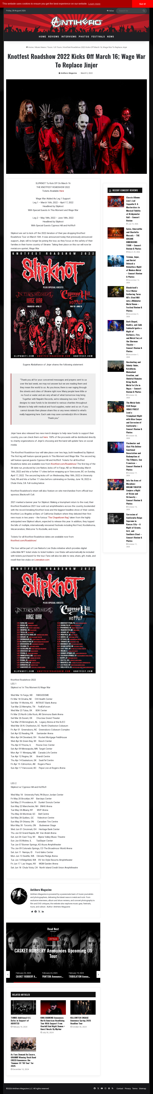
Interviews (69, 36)
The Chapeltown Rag (58, 517)
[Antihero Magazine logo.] (76, 23)
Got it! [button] (142, 4)
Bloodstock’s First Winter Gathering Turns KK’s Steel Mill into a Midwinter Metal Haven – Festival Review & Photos (134, 299)
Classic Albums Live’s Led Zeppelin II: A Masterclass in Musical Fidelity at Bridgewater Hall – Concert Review (133, 209)
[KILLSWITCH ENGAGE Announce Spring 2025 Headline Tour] (83, 1007)
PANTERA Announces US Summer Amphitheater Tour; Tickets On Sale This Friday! (53, 955)
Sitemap (142, 1088)
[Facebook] (36, 911)
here (45, 437)
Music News (40, 47)
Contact (120, 1088)
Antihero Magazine (69, 73)
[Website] (32, 911)
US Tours (58, 47)
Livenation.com (42, 559)
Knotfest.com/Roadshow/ (64, 464)
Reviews (53, 36)
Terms (134, 1088)
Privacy (128, 1088)
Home (42, 36)
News (110, 36)
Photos (84, 36)
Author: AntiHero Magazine (58, 907)
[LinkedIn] (43, 911)
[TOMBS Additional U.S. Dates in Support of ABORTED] (23, 1007)
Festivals (98, 36)
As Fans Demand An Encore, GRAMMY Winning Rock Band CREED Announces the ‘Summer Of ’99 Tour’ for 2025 (23, 1060)
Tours (49, 47)
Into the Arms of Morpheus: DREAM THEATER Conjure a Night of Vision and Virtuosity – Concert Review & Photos (134, 492)
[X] (39, 911)
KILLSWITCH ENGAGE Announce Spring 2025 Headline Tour (80, 1020)
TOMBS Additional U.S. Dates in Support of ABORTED (21, 1020)
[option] (53, 953)
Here (61, 191)
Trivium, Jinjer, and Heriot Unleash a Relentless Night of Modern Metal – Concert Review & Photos (134, 266)
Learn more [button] (94, 4)
